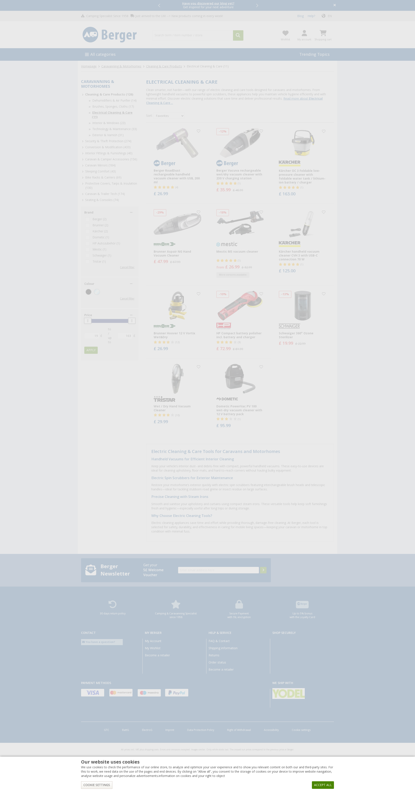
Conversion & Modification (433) (108, 147)
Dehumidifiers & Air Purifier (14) (114, 100)
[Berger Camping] (114, 35)
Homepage (89, 66)
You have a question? (100, 642)
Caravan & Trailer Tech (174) (105, 194)
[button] (159, 5)
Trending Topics (314, 54)
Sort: (149, 115)
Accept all (323, 785)
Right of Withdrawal (239, 730)
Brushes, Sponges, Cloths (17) (113, 106)
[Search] (238, 35)
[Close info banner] (334, 5)
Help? (311, 16)
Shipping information (223, 648)
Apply (91, 350)
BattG (125, 730)
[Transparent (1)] (97, 292)
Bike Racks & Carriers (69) (103, 177)
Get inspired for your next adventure (208, 5)
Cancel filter (127, 267)
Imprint (169, 730)
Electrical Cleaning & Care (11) (112, 115)
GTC (106, 730)
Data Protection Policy (200, 730)
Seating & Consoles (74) (102, 200)
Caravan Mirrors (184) (100, 165)
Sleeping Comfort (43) (100, 171)
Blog (300, 16)
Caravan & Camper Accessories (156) (111, 159)
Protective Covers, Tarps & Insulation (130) (111, 186)
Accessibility (271, 730)
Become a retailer (157, 655)
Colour (89, 283)
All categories (103, 54)
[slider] (87, 321)
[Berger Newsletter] (263, 570)
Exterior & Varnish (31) (108, 135)
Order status (217, 662)
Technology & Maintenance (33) (114, 129)
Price (88, 315)
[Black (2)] (88, 292)
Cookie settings (301, 730)
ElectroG (147, 730)
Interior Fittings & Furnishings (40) (108, 153)
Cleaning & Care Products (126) (109, 94)
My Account (153, 641)
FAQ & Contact (219, 641)
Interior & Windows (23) (109, 123)
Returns (214, 655)
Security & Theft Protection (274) (108, 141)
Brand (88, 212)
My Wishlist (153, 648)
